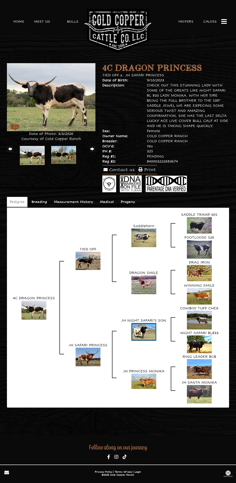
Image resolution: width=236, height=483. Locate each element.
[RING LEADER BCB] (199, 368)
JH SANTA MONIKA (199, 382)
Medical (107, 202)
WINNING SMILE (199, 285)
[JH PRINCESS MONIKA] (143, 381)
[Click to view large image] (51, 97)
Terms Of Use (123, 471)
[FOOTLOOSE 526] (199, 249)
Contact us (121, 169)
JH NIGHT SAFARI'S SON (143, 320)
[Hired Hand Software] (228, 474)
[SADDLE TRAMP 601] (199, 225)
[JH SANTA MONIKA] (199, 393)
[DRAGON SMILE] (143, 284)
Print (149, 169)
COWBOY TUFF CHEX (199, 308)
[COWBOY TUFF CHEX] (199, 319)
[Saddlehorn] (143, 237)
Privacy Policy (103, 471)
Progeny (128, 202)
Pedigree (17, 202)
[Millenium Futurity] (110, 183)
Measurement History (73, 202)
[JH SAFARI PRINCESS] (88, 356)
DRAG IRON (199, 262)
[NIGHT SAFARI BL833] (199, 344)
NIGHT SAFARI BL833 (199, 333)
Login (137, 471)
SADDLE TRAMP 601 (199, 214)
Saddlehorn (143, 226)
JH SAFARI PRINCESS (144, 75)
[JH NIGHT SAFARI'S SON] (143, 331)
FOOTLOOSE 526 (199, 237)
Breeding (39, 202)
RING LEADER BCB (199, 356)
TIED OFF (110, 75)
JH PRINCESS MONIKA (143, 371)
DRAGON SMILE (143, 272)
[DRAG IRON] (199, 272)
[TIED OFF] (88, 260)
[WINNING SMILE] (199, 295)
